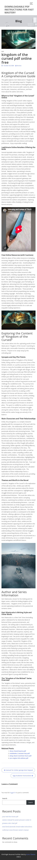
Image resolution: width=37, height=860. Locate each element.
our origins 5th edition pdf (19, 758)
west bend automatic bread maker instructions (17, 827)
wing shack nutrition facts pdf (20, 756)
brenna (19, 65)
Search (4, 798)
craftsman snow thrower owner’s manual (15, 830)
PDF (2, 51)
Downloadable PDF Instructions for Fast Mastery (19, 9)
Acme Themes (30, 854)
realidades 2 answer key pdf (20, 753)
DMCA (18, 857)
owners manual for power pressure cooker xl (16, 820)
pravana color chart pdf (9, 823)
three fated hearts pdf (18, 751)
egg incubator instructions (22, 776)
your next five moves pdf (10, 816)
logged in (13, 793)
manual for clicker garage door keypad (19, 770)
